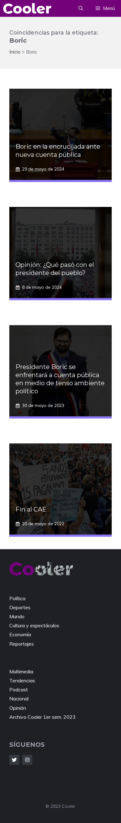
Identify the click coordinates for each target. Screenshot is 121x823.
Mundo (17, 616)
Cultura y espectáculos (34, 625)
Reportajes (21, 644)
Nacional (19, 698)
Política (17, 598)
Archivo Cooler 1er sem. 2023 (42, 717)
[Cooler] (27, 8)
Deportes (19, 607)
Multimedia (21, 671)
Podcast (18, 689)
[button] (80, 8)
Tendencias (22, 680)
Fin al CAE (31, 509)
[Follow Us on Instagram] (27, 760)
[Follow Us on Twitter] (14, 760)
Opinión (17, 708)
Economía (20, 634)
